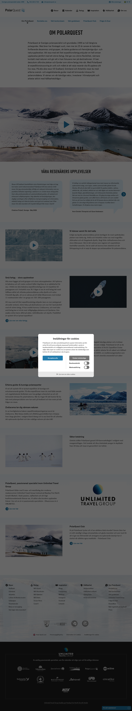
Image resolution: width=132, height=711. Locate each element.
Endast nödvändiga (79, 358)
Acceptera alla (53, 358)
